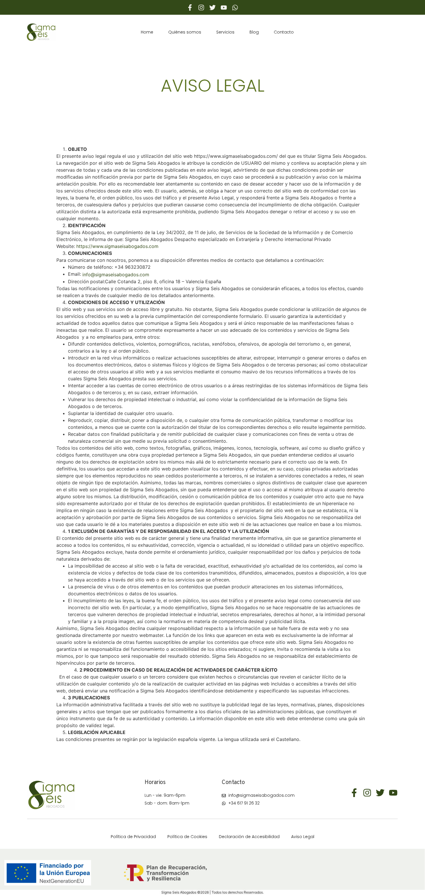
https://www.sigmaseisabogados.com (117, 246)
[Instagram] (201, 7)
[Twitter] (212, 7)
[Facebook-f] (190, 7)
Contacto (284, 32)
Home (147, 32)
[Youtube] (224, 7)
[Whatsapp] (235, 7)
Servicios (225, 32)
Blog (254, 32)
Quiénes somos (184, 32)
